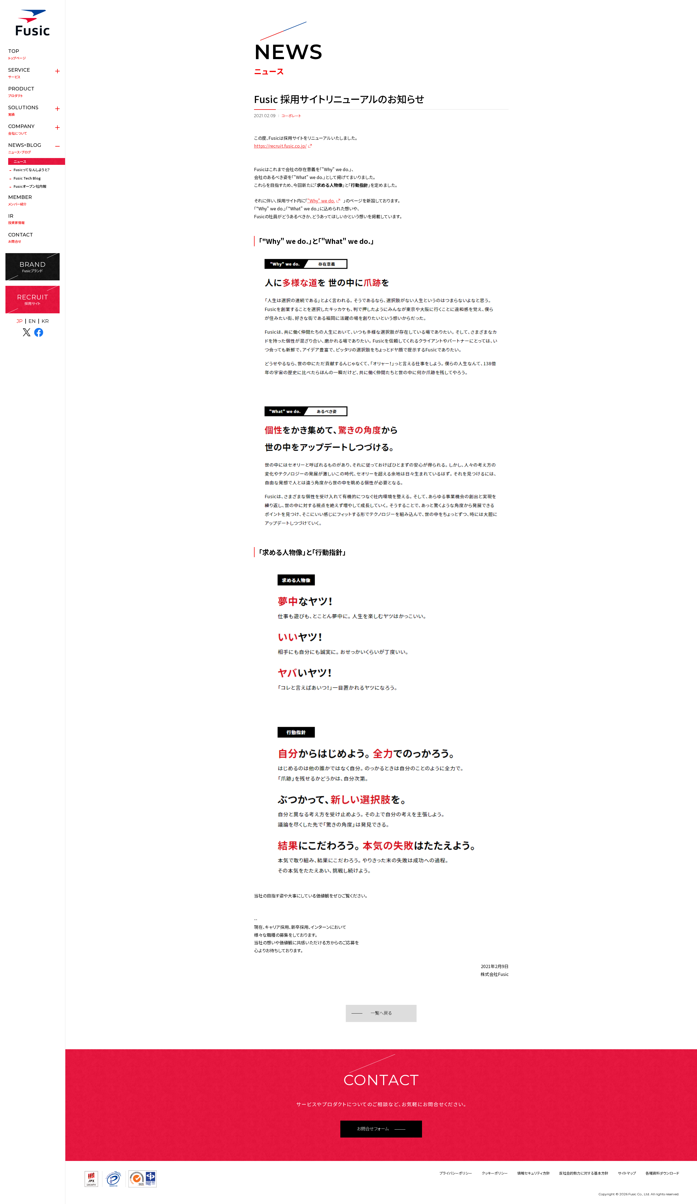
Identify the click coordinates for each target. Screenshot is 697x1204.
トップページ (17, 54)
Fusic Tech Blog (27, 178)
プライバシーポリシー (455, 1173)
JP (20, 321)
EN (32, 321)
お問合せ (20, 238)
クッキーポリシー (495, 1173)
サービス (19, 73)
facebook (38, 332)
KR (45, 321)
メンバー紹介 (20, 200)
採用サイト (32, 299)
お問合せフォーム (373, 1129)
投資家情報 (16, 219)
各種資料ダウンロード (662, 1173)
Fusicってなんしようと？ (32, 169)
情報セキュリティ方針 (533, 1173)
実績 (23, 111)
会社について (21, 129)
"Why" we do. (321, 200)
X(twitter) (26, 332)
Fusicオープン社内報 (30, 186)
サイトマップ (627, 1173)
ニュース (20, 161)
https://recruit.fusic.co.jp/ (280, 145)
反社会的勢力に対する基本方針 (583, 1173)
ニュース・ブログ (24, 148)
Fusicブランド (32, 266)
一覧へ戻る (381, 1013)
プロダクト (21, 92)
